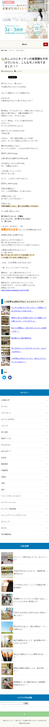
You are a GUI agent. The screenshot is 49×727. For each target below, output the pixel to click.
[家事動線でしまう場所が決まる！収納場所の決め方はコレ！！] (24, 677)
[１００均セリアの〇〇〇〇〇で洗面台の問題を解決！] (24, 580)
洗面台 (3, 477)
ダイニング (5, 522)
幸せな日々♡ (6, 451)
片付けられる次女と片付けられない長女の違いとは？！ (29, 614)
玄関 (3, 483)
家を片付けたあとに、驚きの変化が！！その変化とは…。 (29, 627)
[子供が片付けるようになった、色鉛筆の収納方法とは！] (24, 566)
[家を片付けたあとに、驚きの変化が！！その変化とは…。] (24, 621)
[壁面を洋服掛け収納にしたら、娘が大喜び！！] (24, 663)
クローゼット (6, 413)
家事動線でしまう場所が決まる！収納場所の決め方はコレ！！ (29, 683)
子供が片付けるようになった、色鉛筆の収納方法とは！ (29, 572)
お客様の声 (5, 400)
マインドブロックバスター (11, 496)
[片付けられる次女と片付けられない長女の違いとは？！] (24, 607)
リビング (4, 426)
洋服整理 (4, 470)
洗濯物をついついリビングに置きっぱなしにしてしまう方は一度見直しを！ (29, 600)
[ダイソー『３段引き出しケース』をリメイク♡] (24, 552)
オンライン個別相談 (8, 509)
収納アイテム (6, 438)
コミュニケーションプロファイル (13, 515)
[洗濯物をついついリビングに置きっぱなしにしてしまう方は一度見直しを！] (24, 594)
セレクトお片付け (8, 419)
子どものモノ (6, 445)
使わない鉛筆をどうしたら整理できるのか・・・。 (29, 655)
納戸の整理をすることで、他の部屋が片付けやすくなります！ (29, 641)
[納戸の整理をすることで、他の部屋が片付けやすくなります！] (24, 635)
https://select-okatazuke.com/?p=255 (15, 290)
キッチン (12, 50)
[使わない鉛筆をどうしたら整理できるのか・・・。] (24, 649)
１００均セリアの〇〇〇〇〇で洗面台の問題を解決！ (29, 586)
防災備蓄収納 (6, 534)
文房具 (3, 458)
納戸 (3, 490)
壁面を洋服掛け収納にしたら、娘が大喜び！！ (29, 669)
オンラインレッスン (8, 502)
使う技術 (4, 432)
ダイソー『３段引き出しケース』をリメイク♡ (29, 558)
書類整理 (4, 464)
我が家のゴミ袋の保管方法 (21, 338)
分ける (3, 528)
